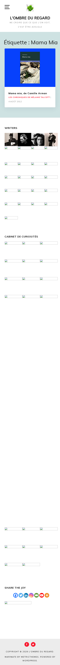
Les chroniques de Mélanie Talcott (29, 97)
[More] (47, 595)
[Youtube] (41, 595)
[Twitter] (20, 595)
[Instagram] (31, 595)
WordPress (29, 660)
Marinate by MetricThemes (22, 657)
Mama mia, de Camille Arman (27, 93)
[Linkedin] (26, 595)
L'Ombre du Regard (30, 18)
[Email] (36, 595)
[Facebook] (15, 595)
